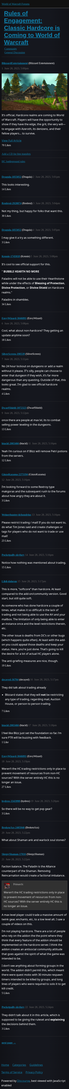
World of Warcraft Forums (15, 4)
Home (5, 1065)
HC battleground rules (13, 161)
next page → (9, 1042)
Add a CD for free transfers (16, 153)
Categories (19, 1065)
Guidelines (36, 1065)
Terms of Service (11, 1072)
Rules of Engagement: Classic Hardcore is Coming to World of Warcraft (32, 28)
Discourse (23, 1081)
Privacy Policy (34, 1072)
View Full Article (11, 140)
